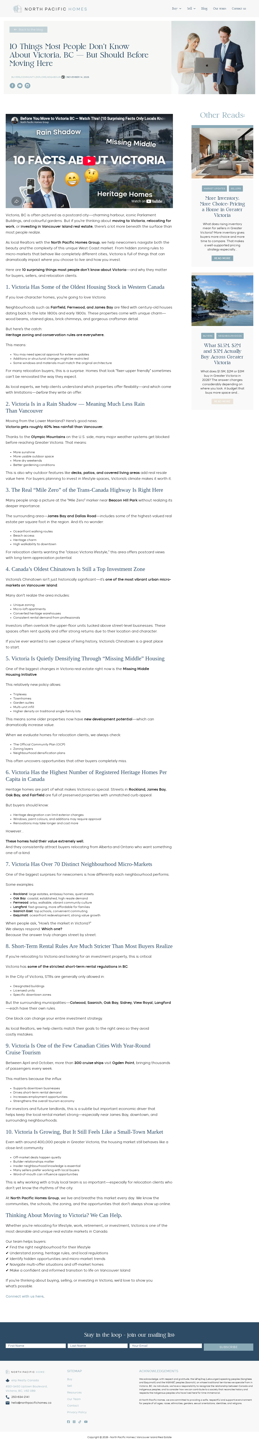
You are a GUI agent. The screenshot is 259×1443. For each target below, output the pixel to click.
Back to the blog (31, 29)
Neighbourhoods (58, 77)
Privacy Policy (77, 1412)
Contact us (239, 8)
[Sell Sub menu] (194, 8)
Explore (41, 77)
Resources (74, 1392)
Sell (189, 8)
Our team (219, 8)
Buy (175, 8)
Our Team (74, 1399)
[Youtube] (20, 85)
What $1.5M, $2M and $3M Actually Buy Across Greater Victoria (222, 354)
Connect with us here (24, 1296)
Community (28, 77)
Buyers (15, 77)
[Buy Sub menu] (180, 8)
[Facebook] (27, 85)
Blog (204, 8)
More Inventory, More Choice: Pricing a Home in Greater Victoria (222, 206)
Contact (73, 1405)
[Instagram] (12, 85)
